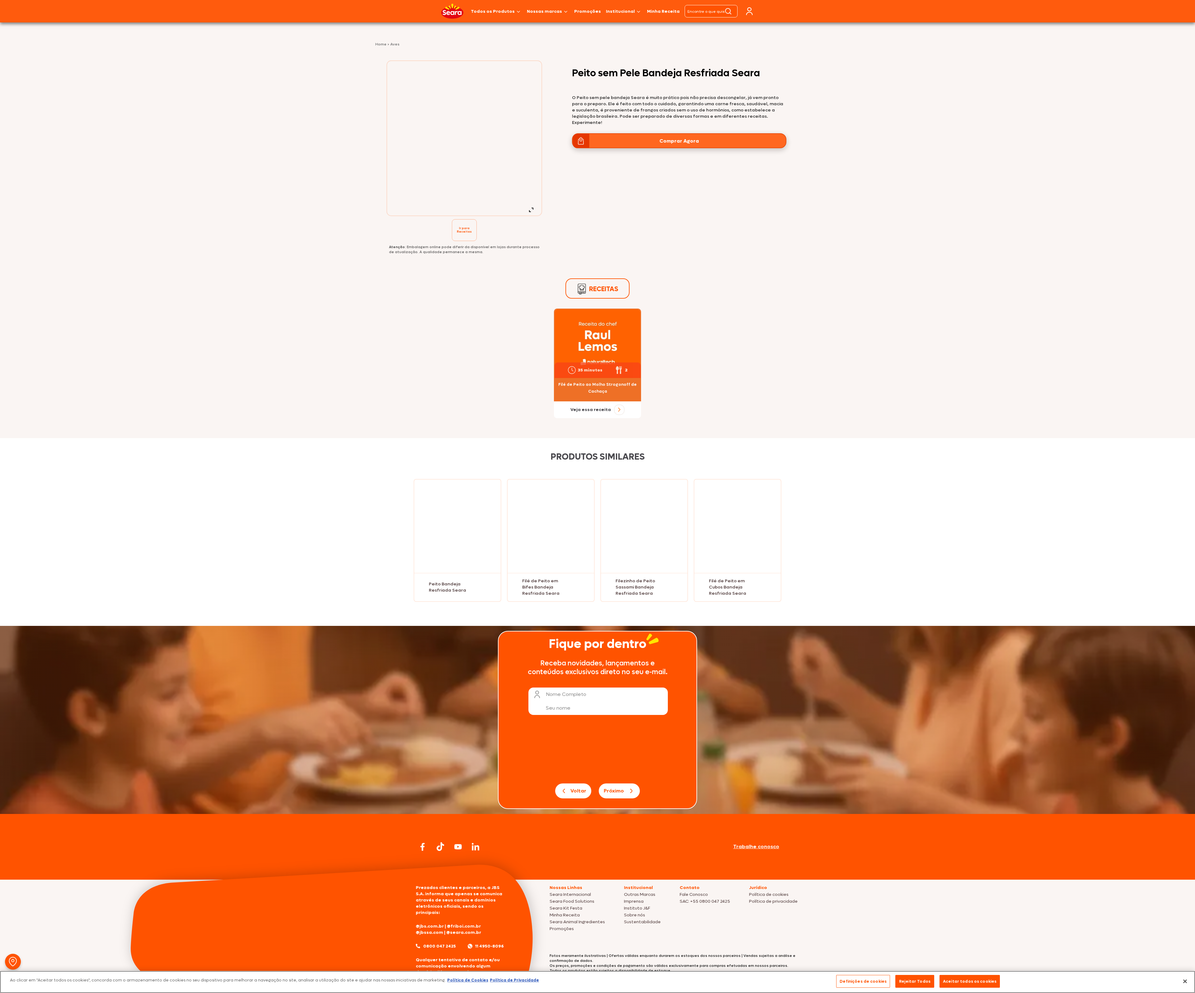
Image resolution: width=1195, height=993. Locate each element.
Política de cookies (769, 894)
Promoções (587, 11)
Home (381, 44)
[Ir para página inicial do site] (597, 867)
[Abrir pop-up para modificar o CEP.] (13, 962)
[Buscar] (728, 11)
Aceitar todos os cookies (969, 981)
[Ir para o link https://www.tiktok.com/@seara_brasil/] (440, 846)
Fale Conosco (694, 894)
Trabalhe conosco (756, 846)
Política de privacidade (773, 901)
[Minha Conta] (749, 11)
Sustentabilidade (642, 922)
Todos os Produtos (493, 11)
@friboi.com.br (464, 926)
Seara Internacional (570, 894)
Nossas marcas (544, 11)
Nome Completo (566, 694)
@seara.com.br (463, 932)
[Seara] (452, 11)
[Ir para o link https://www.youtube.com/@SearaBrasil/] (458, 846)
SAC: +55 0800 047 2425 (705, 901)
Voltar (578, 790)
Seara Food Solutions (572, 901)
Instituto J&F (637, 908)
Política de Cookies (467, 980)
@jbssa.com (429, 932)
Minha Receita (663, 11)
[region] (597, 982)
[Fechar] (1185, 981)
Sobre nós (634, 915)
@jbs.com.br (430, 926)
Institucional (620, 11)
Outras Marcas (639, 894)
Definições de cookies (863, 981)
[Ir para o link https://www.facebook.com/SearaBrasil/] (422, 847)
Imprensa (634, 901)
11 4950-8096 (489, 946)
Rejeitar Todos (914, 981)
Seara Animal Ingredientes (577, 922)
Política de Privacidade (514, 980)
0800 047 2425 (439, 946)
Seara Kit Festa (566, 908)
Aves (395, 44)
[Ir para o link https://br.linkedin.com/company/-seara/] (475, 846)
